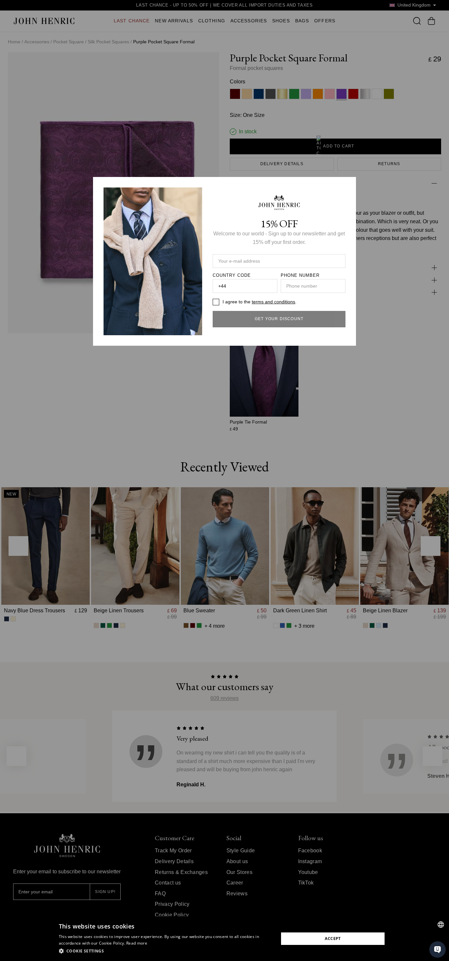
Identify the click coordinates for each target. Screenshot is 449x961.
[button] (165, 951)
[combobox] (440, 924)
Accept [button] (333, 938)
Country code (232, 275)
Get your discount (279, 319)
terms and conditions (273, 301)
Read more (136, 943)
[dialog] (224, 938)
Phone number (300, 275)
